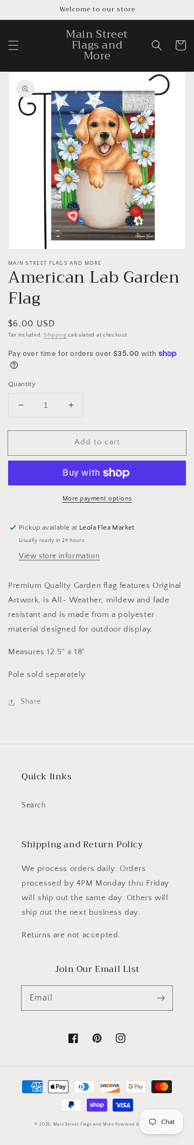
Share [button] (30, 701)
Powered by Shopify (137, 1124)
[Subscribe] (160, 998)
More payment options (97, 498)
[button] (13, 45)
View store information (59, 556)
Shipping (55, 335)
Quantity (22, 384)
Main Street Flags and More (83, 1124)
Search (34, 805)
